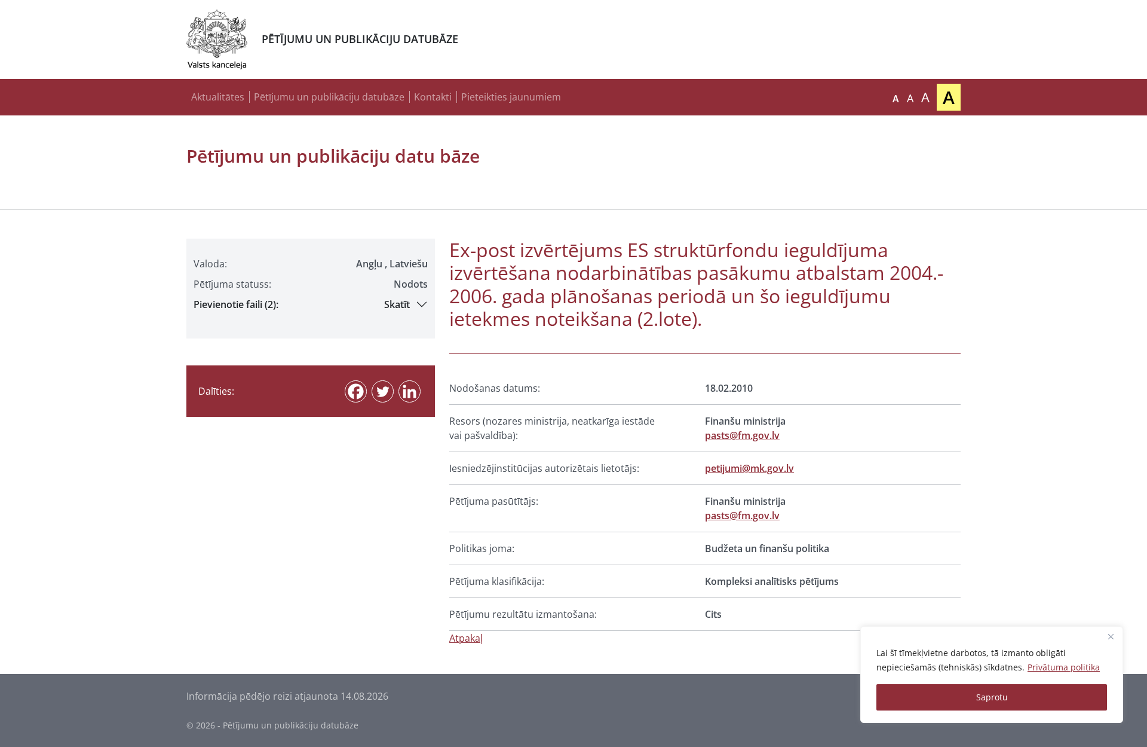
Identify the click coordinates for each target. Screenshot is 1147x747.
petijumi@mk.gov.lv (749, 468)
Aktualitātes (217, 96)
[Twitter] (383, 391)
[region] (991, 674)
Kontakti (433, 96)
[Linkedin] (409, 391)
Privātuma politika (1064, 667)
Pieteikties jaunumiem (511, 96)
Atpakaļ (466, 638)
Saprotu (992, 697)
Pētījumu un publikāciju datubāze (329, 96)
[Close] (1110, 636)
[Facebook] (356, 391)
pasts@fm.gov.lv (742, 435)
